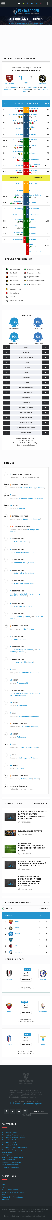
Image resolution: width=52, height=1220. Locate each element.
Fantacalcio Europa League (13, 1150)
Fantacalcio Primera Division (13, 1137)
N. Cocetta (33, 202)
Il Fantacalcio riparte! (30, 831)
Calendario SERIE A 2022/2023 (30, 23)
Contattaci (39, 1111)
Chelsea (43, 979)
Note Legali (37, 1209)
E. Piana (32, 190)
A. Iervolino (18, 232)
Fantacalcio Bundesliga (11, 1140)
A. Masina (33, 115)
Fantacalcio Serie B (9, 1145)
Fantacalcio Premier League (13, 1135)
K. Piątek (19, 165)
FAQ (3, 1194)
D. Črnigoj (19, 208)
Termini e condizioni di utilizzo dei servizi (26, 1211)
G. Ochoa (19, 184)
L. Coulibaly (18, 158)
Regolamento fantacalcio (12, 1157)
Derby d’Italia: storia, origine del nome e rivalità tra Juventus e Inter (32, 863)
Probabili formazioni (10, 1167)
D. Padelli (33, 184)
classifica (43, 908)
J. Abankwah (34, 215)
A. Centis (32, 227)
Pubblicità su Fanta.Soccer (12, 1197)
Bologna (9, 1044)
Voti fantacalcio (8, 1160)
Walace (32, 153)
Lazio (43, 1044)
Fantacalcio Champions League (14, 1147)
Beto (31, 244)
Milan (17, 946)
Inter (17, 927)
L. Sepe (20, 190)
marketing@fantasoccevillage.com (28, 1104)
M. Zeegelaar (13, 88)
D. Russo (32, 233)
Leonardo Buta (35, 195)
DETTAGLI (26, 980)
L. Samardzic (34, 159)
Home (11, 23)
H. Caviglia (19, 220)
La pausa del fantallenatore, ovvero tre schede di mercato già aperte (31, 847)
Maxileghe (6, 1155)
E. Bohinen (19, 226)
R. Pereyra (33, 139)
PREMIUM (5, 1199)
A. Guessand (34, 208)
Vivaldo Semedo (35, 252)
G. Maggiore (18, 215)
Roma (17, 921)
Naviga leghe (7, 1152)
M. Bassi (32, 239)
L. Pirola (19, 134)
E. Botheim (19, 170)
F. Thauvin (33, 170)
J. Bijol (32, 127)
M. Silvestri (33, 108)
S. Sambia (19, 195)
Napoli (17, 934)
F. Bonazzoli (18, 239)
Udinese (42, 83)
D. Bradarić (18, 201)
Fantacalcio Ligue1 (9, 1142)
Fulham (9, 979)
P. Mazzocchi (18, 121)
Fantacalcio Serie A (9, 1132)
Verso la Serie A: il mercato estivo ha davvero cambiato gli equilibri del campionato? (32, 815)
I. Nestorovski (32, 88)
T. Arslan (32, 220)
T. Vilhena (19, 145)
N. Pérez (32, 134)
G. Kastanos (18, 152)
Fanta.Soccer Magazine (11, 1189)
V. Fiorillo (19, 108)
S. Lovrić (32, 145)
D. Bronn (19, 128)
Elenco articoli (41, 803)
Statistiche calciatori (10, 1164)
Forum (4, 1187)
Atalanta (18, 952)
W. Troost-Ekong (16, 115)
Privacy (46, 1209)
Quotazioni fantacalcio (11, 1162)
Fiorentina (43, 1011)
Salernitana (9, 83)
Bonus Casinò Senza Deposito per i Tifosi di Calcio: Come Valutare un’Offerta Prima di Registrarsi (30, 881)
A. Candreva (24, 89)
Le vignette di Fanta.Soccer (13, 1192)
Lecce (17, 940)
